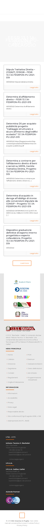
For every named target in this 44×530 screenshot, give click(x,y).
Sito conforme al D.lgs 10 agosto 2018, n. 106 (24, 416)
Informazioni (12, 393)
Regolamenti (13, 377)
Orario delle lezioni (35, 368)
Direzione (11, 364)
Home (10, 355)
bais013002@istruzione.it (18, 452)
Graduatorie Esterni (35, 364)
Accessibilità (12, 398)
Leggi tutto (34, 87)
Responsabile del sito (16, 412)
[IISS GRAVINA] (22, 7)
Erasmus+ (31, 359)
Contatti (11, 373)
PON (29, 355)
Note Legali (12, 407)
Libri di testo (32, 373)
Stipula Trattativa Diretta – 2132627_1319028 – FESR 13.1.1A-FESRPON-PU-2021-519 (20, 73)
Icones (23, 523)
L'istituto (11, 359)
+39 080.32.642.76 (15, 450)
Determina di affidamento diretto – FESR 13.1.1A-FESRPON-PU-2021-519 (20, 100)
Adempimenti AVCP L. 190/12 (18, 421)
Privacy (10, 402)
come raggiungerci (16, 459)
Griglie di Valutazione (16, 382)
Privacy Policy (22, 525)
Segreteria (12, 368)
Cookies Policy (33, 523)
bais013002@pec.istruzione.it (20, 455)
